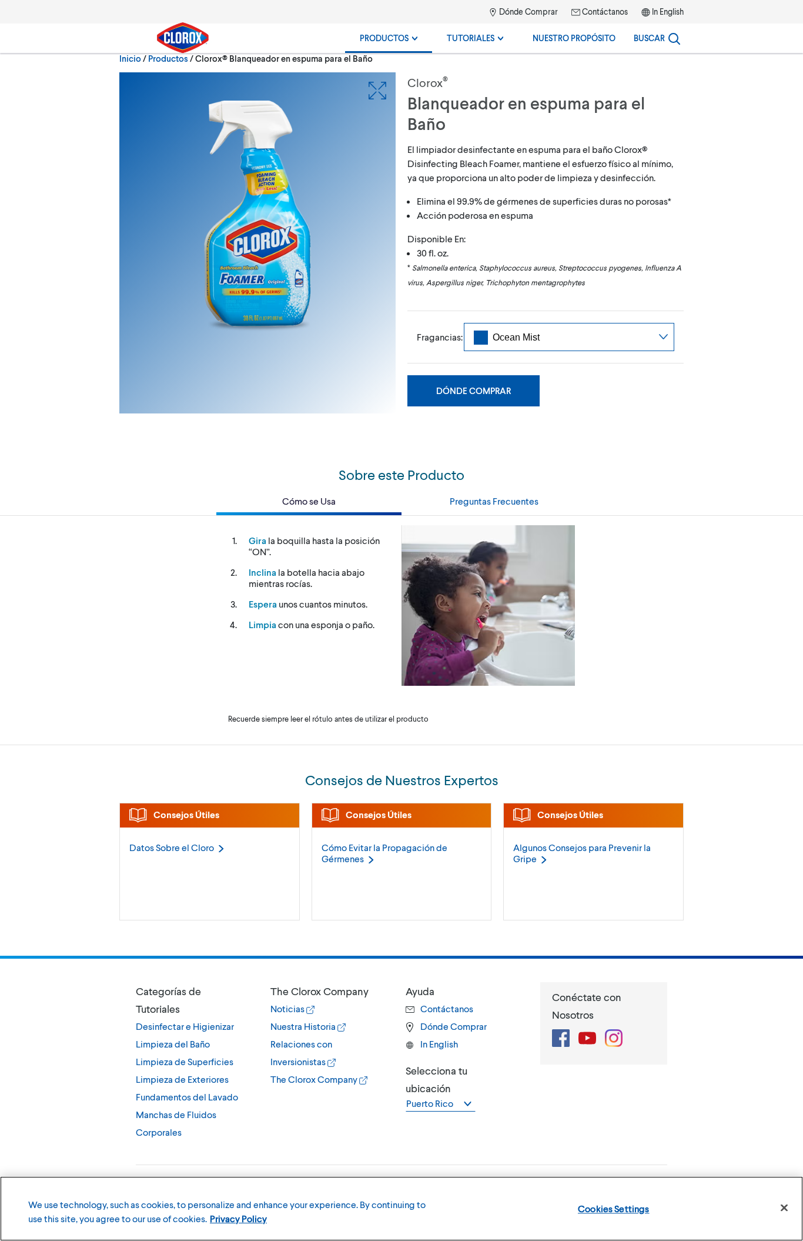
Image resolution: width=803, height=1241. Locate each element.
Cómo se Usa (309, 500)
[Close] (784, 1208)
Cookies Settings (614, 1208)
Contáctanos (604, 11)
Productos (385, 38)
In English (668, 11)
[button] (191, 1000)
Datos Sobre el (171, 847)
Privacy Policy (238, 1218)
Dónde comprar (473, 390)
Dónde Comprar (527, 11)
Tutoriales (471, 38)
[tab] (191, 1061)
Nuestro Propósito (574, 38)
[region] (401, 1208)
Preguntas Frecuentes (494, 500)
